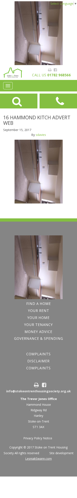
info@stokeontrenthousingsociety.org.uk (38, 391)
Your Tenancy (38, 324)
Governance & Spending (38, 338)
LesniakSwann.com (38, 459)
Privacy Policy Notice (37, 438)
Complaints (38, 368)
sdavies (41, 135)
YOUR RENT (38, 310)
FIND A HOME (38, 303)
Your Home (38, 317)
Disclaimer (38, 361)
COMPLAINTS (38, 354)
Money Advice (38, 331)
